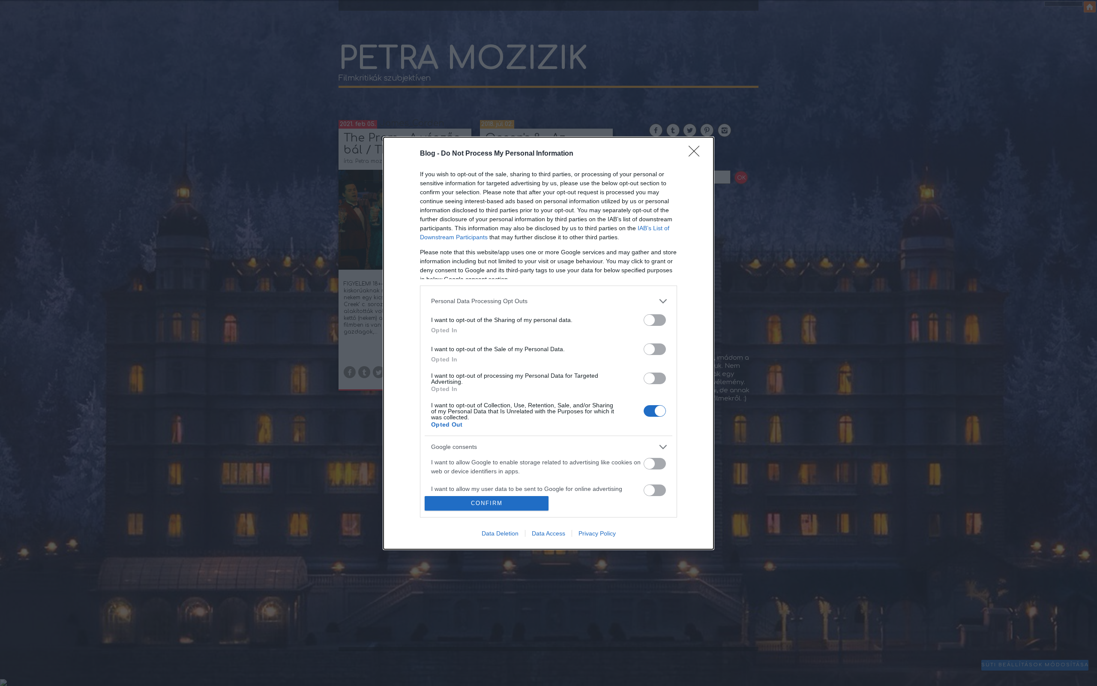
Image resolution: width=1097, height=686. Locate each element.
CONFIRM (487, 503)
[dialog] (548, 343)
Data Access (548, 533)
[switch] (655, 320)
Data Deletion (500, 533)
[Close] (697, 154)
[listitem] (548, 301)
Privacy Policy (597, 533)
